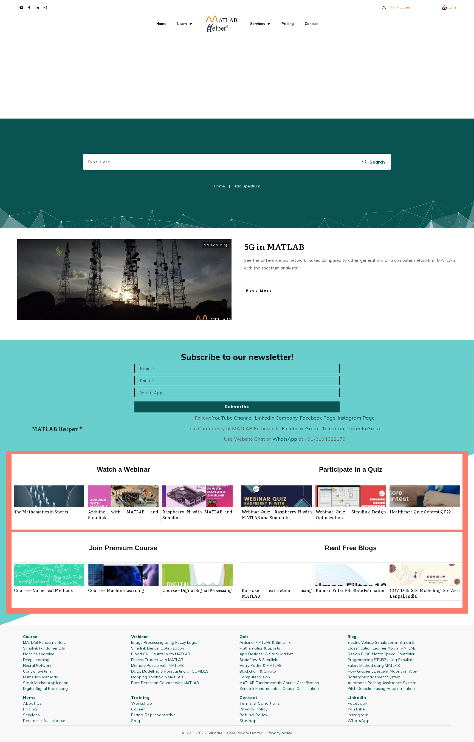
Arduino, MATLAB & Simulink (264, 642)
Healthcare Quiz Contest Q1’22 (420, 511)
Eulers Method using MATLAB (374, 665)
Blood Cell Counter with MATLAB (160, 653)
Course (30, 636)
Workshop (141, 703)
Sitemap (248, 720)
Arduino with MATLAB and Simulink (123, 514)
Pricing (30, 709)
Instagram (358, 714)
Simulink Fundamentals (44, 648)
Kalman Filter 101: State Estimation (351, 590)
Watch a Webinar (123, 469)
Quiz (244, 636)
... (245, 282)
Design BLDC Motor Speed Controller (381, 653)
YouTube (356, 709)
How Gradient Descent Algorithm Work (383, 671)
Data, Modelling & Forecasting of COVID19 (169, 671)
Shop (136, 720)
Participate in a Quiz (350, 469)
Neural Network (37, 665)
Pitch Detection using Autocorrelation (381, 688)
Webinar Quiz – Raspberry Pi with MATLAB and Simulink (277, 514)
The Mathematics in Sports (41, 511)
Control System (37, 671)
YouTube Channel (232, 418)
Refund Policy (253, 714)
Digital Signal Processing (45, 688)
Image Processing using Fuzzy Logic (164, 642)
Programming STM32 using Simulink (380, 659)
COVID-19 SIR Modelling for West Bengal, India (425, 593)
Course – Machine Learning (116, 590)
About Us (32, 703)
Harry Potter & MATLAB (260, 665)
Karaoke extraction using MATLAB (277, 593)
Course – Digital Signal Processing (197, 590)
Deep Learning (36, 659)
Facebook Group (301, 428)
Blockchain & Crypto (257, 671)
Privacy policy (279, 732)
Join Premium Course (123, 548)
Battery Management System (374, 676)
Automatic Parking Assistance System (382, 682)
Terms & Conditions (259, 703)
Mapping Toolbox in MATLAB (157, 676)
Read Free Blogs (351, 548)
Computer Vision (254, 676)
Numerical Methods (40, 676)
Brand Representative (153, 714)
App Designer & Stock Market (266, 653)
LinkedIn (357, 697)
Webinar (139, 636)
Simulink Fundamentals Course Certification (279, 688)
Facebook (358, 703)
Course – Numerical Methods (43, 590)
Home (29, 697)
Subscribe (237, 407)
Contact (248, 697)
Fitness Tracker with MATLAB (157, 659)
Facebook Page (317, 418)
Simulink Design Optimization (157, 648)
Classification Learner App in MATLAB (382, 648)
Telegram (333, 428)
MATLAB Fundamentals (44, 642)
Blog (223, 245)
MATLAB (211, 245)
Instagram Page (356, 418)
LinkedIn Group (364, 428)
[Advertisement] (237, 75)
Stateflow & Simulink (258, 659)
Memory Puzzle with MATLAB (157, 665)
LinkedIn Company (276, 418)
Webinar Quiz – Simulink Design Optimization (351, 514)
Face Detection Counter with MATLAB (165, 682)
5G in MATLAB (274, 246)
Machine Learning (39, 653)
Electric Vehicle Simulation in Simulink (381, 642)
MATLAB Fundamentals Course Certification (279, 682)
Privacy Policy (253, 709)
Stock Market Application (45, 682)
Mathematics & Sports (259, 648)
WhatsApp (359, 720)
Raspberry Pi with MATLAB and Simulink (197, 514)
